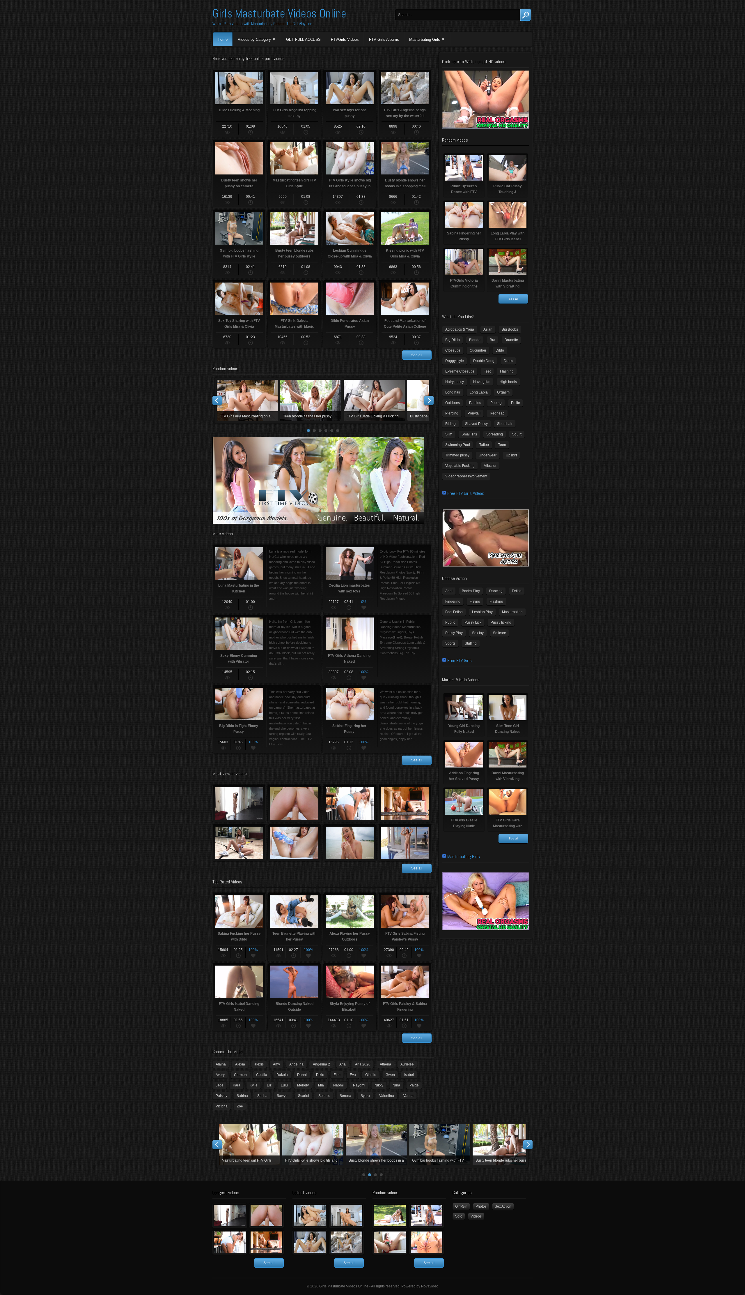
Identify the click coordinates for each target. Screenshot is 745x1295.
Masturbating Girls (424, 39)
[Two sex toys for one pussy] (310, 1242)
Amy (276, 1064)
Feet (487, 371)
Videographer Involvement (466, 476)
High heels (508, 382)
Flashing (507, 371)
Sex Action (503, 1206)
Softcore (499, 633)
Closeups (452, 350)
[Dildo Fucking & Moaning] (310, 1216)
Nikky (379, 1085)
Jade (220, 1085)
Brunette (511, 340)
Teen (502, 445)
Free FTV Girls (459, 660)
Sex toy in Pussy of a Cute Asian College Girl (503, 1144)
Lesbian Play (482, 612)
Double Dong (483, 361)
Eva (353, 1075)
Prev (217, 400)
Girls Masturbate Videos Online (279, 13)
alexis (259, 1064)
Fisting (475, 601)
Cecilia (261, 1075)
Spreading (494, 434)
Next (429, 400)
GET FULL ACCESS (303, 39)
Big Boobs (510, 329)
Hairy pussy (454, 382)
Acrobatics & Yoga (459, 329)
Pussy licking (501, 622)
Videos (476, 1216)
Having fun (481, 382)
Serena (345, 1096)
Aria (342, 1064)
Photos (481, 1206)
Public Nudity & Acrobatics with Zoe (349, 803)
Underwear (487, 455)
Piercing (451, 413)
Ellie (337, 1075)
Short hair (504, 424)
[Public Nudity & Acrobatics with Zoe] (230, 1242)
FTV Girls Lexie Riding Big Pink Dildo (374, 400)
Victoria (222, 1106)
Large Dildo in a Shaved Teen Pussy (294, 842)
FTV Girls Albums (384, 39)
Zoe (240, 1106)
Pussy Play (454, 633)
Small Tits (469, 434)
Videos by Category (254, 39)
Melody (303, 1085)
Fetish (517, 591)
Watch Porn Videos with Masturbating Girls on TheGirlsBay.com (262, 23)
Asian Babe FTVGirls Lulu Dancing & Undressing (239, 803)
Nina (396, 1085)
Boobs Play (471, 591)
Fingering (452, 601)
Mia (321, 1085)
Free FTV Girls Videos (465, 493)
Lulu (284, 1085)
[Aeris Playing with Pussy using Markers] (426, 1242)
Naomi (338, 1085)
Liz (269, 1085)
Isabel (409, 1075)
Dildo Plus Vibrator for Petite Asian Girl (312, 1144)
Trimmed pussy (457, 455)
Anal (449, 591)
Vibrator (490, 466)
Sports (450, 643)
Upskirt (511, 455)
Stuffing (471, 643)
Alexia (240, 1064)
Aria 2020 (362, 1064)
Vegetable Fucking (460, 466)
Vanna (408, 1096)
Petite (515, 403)
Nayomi (359, 1085)
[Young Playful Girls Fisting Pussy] (266, 1216)
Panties (475, 403)
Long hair (452, 392)
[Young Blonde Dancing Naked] (266, 1242)
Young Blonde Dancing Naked (405, 803)
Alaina (221, 1064)
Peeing (496, 403)
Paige (414, 1085)
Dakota (282, 1075)
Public (450, 622)
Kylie (254, 1085)
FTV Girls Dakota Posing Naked (376, 1144)
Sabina (242, 1096)
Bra (492, 340)
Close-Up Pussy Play (310, 400)
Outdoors (452, 403)
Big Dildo (452, 340)
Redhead (497, 413)
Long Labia (479, 392)
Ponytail (474, 413)
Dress (508, 361)
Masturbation (512, 612)
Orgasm (503, 392)
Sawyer (283, 1096)
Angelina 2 (321, 1064)
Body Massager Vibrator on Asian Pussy (439, 1144)
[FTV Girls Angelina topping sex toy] (346, 1216)
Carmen (240, 1075)
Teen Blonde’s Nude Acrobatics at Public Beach (349, 842)
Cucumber (478, 350)
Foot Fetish (454, 612)
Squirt (517, 434)
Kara (236, 1085)
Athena (385, 1064)
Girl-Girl (461, 1206)
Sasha (262, 1096)
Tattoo (484, 445)
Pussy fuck (472, 622)
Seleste (324, 1096)
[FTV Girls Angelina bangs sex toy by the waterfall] (346, 1242)
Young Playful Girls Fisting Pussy (294, 803)
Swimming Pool (457, 445)
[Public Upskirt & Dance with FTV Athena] (426, 1216)
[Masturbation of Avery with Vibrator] (390, 1242)
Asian (487, 329)
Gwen (390, 1075)
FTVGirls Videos (345, 39)
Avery (220, 1075)
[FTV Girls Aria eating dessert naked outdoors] (390, 1216)
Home (223, 39)
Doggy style (454, 361)
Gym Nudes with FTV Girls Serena (239, 842)
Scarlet (303, 1096)
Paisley (221, 1096)
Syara (365, 1096)
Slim (448, 434)
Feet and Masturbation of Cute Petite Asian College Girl (249, 1144)
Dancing (496, 591)
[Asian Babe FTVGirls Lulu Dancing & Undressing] (230, 1216)
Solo (458, 1216)
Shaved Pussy (476, 424)
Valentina (386, 1096)
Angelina (296, 1064)
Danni (302, 1075)
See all (416, 355)
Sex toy (478, 633)
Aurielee (407, 1064)
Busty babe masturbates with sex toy (247, 400)
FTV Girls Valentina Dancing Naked (405, 842)
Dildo (500, 350)
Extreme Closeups (459, 371)
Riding (450, 424)
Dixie (320, 1075)
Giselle (370, 1075)
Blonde (474, 340)
